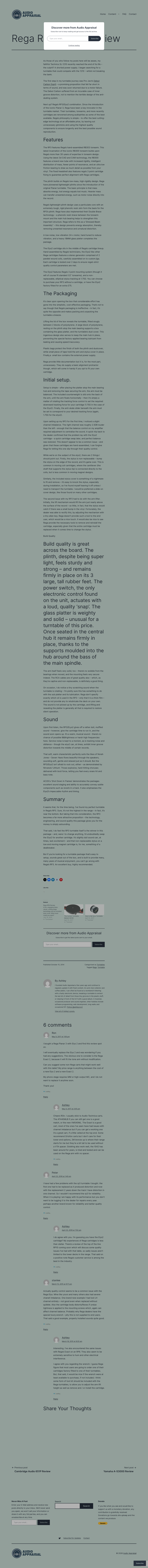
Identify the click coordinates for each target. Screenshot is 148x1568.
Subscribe (94, 38)
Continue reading (74, 45)
